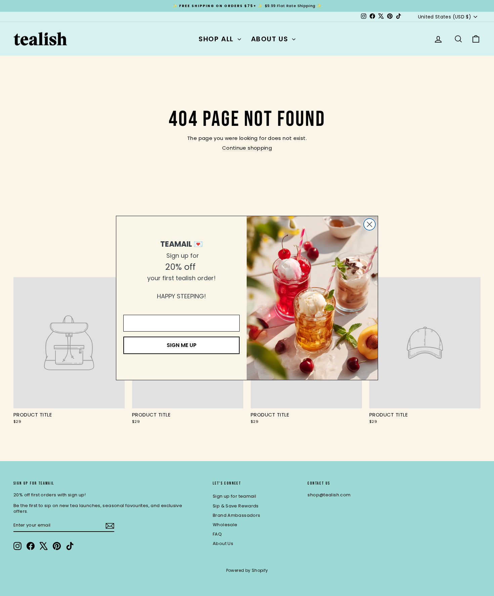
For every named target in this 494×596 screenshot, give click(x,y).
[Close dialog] (369, 224)
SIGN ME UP (182, 345)
